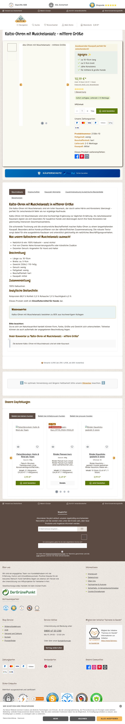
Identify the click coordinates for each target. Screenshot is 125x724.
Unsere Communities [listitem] (94, 660)
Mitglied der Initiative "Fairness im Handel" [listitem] (104, 620)
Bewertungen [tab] (17, 198)
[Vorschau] (18, 447)
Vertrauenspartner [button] (10, 599)
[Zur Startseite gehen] (20, 19)
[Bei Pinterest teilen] (82, 156)
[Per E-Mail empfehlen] (87, 156)
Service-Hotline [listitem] (50, 620)
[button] (92, 567)
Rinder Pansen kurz (62, 454)
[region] (38, 84)
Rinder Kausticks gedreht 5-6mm (97, 455)
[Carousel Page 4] (68, 492)
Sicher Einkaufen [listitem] (9, 684)
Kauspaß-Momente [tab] (52, 192)
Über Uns (92, 581)
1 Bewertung (80, 92)
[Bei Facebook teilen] (77, 156)
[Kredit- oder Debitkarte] (86, 123)
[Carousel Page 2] (61, 492)
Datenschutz (93, 577)
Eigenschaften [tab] (34, 192)
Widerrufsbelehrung (13, 626)
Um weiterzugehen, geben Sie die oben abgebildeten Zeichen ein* (62, 542)
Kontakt (8, 637)
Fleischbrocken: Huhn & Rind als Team (27, 455)
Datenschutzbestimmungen (56, 554)
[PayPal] (77, 123)
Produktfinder (10, 641)
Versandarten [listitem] (50, 660)
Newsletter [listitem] (62, 512)
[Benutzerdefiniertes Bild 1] (23, 699)
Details (62, 483)
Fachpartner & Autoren (97, 584)
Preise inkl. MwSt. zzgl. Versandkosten (87, 84)
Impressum (92, 574)
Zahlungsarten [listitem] (8, 660)
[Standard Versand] (48, 666)
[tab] (17, 192)
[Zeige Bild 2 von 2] (46, 123)
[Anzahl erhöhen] (87, 111)
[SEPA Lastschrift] (77, 128)
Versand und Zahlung (13, 633)
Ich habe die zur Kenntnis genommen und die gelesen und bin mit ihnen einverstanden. (62, 555)
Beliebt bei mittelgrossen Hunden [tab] (51, 416)
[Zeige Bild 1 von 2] (42, 123)
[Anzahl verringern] (77, 111)
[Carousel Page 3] (64, 492)
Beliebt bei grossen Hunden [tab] (81, 416)
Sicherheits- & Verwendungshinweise (103, 588)
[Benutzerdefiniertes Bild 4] (67, 699)
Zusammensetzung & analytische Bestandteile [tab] (84, 192)
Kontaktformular (64, 641)
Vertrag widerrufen (54, 648)
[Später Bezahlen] (95, 123)
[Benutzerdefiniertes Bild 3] (52, 699)
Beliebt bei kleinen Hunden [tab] (22, 416)
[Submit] (82, 529)
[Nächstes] (68, 84)
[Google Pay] (110, 123)
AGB (38, 556)
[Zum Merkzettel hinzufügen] (37, 447)
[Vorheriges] (21, 84)
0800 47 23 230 (52, 630)
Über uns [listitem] (6, 567)
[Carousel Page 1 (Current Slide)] (57, 492)
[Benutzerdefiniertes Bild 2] (38, 698)
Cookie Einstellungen (96, 591)
